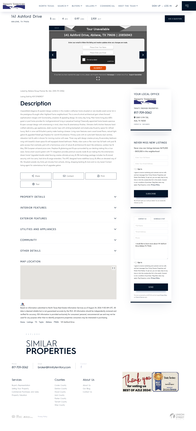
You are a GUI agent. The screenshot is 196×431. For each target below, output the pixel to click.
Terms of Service (140, 297)
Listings (30, 322)
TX (36, 322)
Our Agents (146, 124)
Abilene (49, 322)
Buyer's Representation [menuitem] (21, 385)
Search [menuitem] (62, 6)
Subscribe (151, 193)
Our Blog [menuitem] (86, 388)
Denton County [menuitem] (61, 388)
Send (150, 287)
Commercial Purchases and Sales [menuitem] (25, 392)
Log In (168, 6)
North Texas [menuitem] (46, 6)
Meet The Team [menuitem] (127, 6)
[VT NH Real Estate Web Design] (177, 416)
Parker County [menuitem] (60, 398)
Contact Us (137, 124)
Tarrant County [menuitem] (61, 402)
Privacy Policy (155, 185)
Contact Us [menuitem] (87, 392)
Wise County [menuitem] (60, 405)
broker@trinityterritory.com (54, 367)
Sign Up (156, 6)
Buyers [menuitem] (76, 6)
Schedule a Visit (159, 219)
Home (22, 322)
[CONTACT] (175, 18)
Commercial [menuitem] (107, 6)
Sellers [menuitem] (90, 6)
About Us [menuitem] (87, 385)
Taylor (41, 322)
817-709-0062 (143, 112)
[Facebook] (81, 367)
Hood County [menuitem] (60, 392)
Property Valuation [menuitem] (19, 395)
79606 (56, 322)
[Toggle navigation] (189, 6)
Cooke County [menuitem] (60, 385)
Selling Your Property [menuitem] (20, 388)
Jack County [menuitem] (59, 395)
